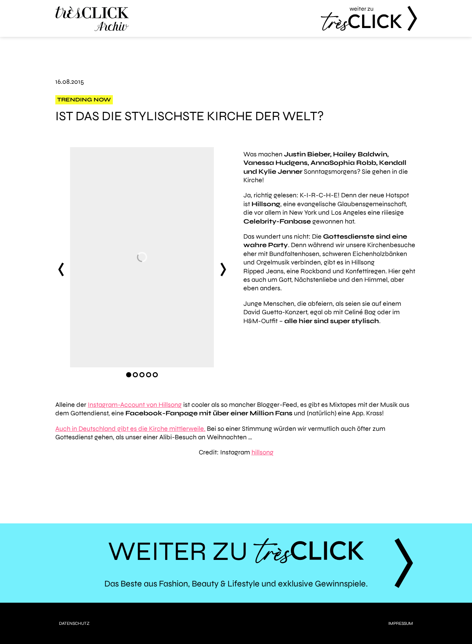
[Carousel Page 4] (148, 374)
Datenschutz (74, 623)
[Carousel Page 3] (142, 374)
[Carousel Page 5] (155, 374)
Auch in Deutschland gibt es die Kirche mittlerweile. (130, 429)
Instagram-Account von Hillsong (135, 405)
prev (60, 270)
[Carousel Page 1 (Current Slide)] (128, 374)
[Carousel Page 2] (135, 374)
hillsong (262, 452)
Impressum (400, 623)
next (223, 270)
